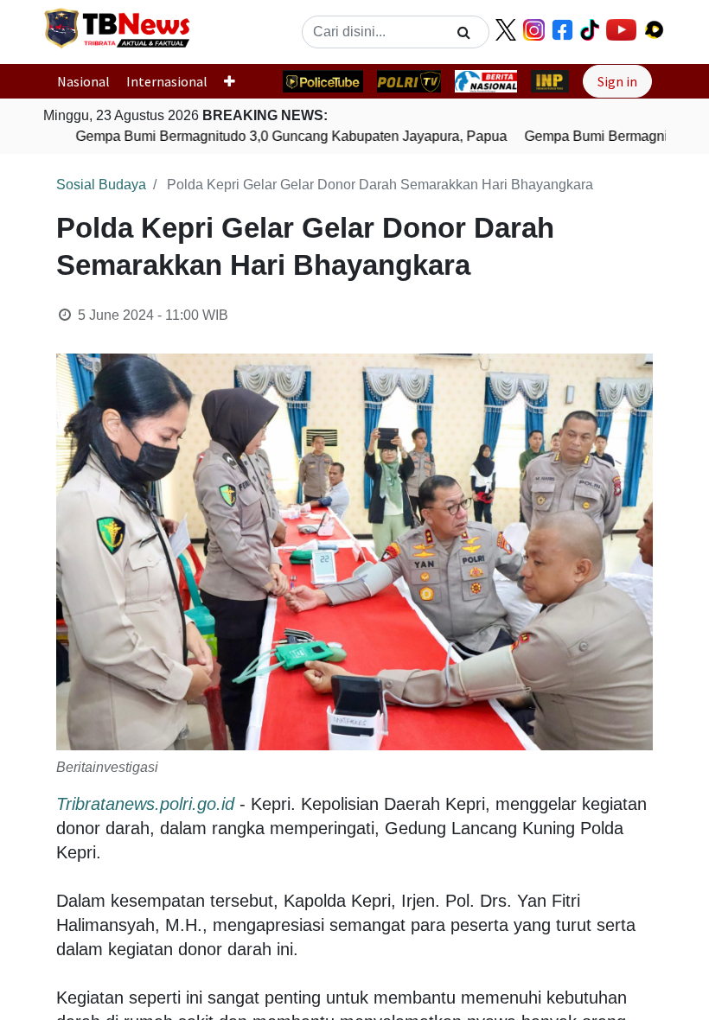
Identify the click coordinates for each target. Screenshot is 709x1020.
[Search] (464, 32)
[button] (236, 81)
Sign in (617, 81)
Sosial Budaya (101, 184)
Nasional (83, 81)
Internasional (167, 81)
